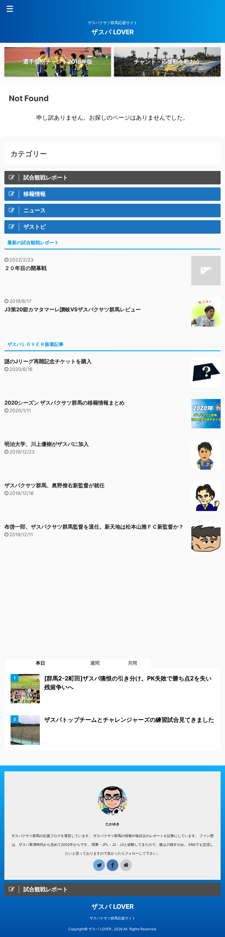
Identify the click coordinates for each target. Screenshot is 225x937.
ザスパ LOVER (112, 32)
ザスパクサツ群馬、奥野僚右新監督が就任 (54, 485)
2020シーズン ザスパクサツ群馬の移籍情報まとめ (64, 403)
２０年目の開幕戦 (25, 268)
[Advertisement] (112, 605)
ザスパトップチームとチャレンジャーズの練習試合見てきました (129, 719)
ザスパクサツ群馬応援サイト (112, 918)
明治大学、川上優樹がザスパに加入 (46, 444)
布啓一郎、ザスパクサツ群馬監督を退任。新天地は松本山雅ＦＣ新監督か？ (94, 527)
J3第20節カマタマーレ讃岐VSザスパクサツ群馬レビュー (72, 309)
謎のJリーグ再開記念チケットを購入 (48, 361)
